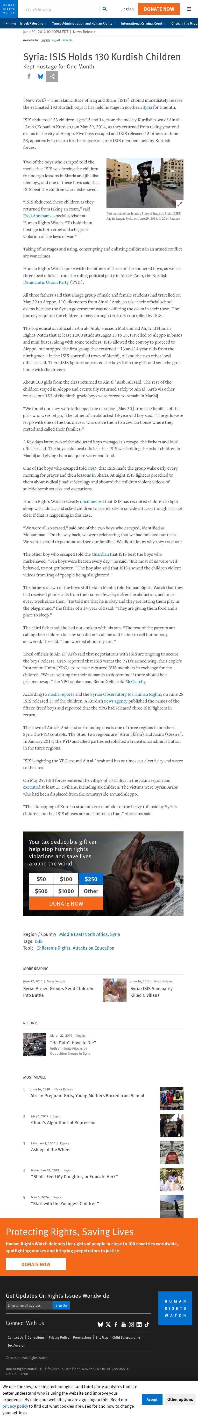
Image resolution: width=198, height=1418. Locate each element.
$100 (66, 879)
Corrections (36, 1337)
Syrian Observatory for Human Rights (125, 694)
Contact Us (15, 1337)
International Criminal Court (141, 23)
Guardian (100, 554)
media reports (61, 694)
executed (31, 787)
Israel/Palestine (31, 23)
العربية (56, 40)
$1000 (66, 891)
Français (67, 40)
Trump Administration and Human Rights (82, 23)
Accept (152, 1399)
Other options (180, 1399)
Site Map (102, 1337)
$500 (41, 891)
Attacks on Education (93, 948)
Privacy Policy (59, 1337)
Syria (147, 107)
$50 (41, 879)
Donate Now (159, 9)
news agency (115, 701)
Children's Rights (53, 948)
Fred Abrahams (37, 215)
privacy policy (15, 1406)
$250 (91, 879)
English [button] (127, 9)
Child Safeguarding (126, 1337)
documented (92, 501)
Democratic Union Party (46, 282)
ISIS (39, 941)
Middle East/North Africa (83, 934)
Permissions (82, 1337)
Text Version (16, 1345)
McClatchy (135, 681)
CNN (93, 468)
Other (91, 891)
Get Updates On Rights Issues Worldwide (57, 1295)
